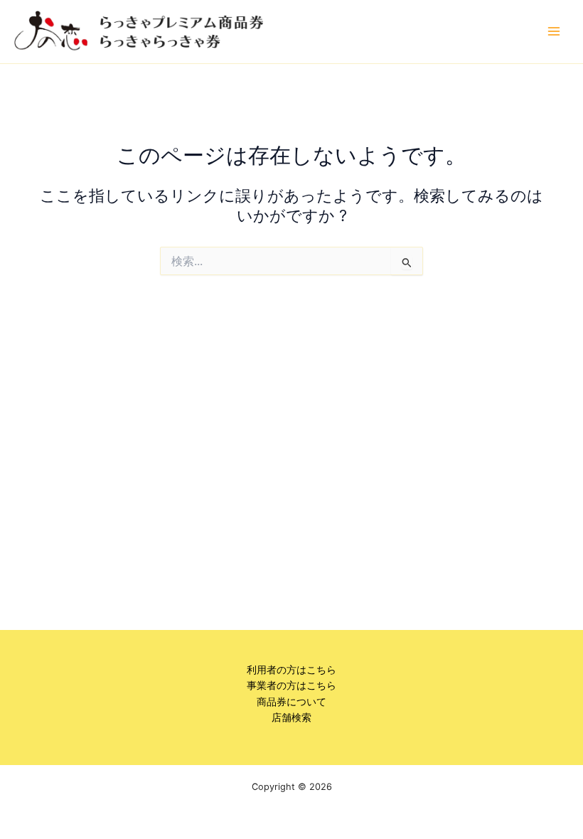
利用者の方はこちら (291, 669)
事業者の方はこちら (291, 685)
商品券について (291, 701)
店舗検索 (291, 717)
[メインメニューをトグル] (554, 31)
